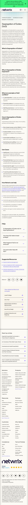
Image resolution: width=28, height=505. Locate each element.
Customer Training (6, 426)
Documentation (5, 404)
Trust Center (17, 450)
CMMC (3, 444)
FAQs (3, 438)
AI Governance (5, 374)
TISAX (3, 454)
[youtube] (15, 475)
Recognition (17, 434)
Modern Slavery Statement (18, 453)
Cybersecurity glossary (6, 17)
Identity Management (19, 187)
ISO (2, 446)
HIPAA (3, 448)
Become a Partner (19, 402)
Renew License (5, 428)
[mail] (21, 279)
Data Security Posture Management (6, 377)
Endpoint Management (7, 381)
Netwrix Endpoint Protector (18, 382)
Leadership (17, 426)
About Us (17, 424)
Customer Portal (5, 424)
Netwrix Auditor (18, 376)
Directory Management (7, 380)
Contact (17, 438)
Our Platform (4, 372)
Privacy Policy (18, 448)
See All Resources (5, 418)
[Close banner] (25, 3)
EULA (16, 444)
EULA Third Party (18, 446)
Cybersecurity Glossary (6, 402)
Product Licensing (19, 455)
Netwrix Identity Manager (20, 385)
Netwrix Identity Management (10, 262)
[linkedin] (9, 279)
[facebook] (17, 279)
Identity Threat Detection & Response (7, 386)
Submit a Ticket (5, 436)
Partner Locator (18, 406)
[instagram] (19, 475)
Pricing (16, 436)
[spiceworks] (23, 475)
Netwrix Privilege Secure (20, 387)
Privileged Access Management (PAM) (11, 188)
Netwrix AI (17, 428)
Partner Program (18, 400)
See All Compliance (6, 456)
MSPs (16, 404)
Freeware (4, 406)
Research (4, 412)
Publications (4, 410)
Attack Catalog (5, 416)
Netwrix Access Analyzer (20, 374)
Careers (16, 430)
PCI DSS (3, 452)
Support (3, 432)
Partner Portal (18, 408)
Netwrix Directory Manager (18, 379)
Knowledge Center (5, 434)
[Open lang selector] (21, 10)
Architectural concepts (18, 17)
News (3, 408)
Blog (3, 400)
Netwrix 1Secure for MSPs (20, 372)
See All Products (18, 389)
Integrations (4, 394)
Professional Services (6, 430)
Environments (5, 392)
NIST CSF (4, 450)
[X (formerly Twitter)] (13, 279)
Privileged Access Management (5, 389)
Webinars (4, 414)
